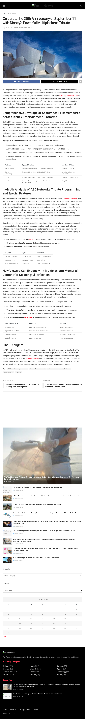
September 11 (8, 372)
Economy (6, 669)
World (59, 675)
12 (31, 619)
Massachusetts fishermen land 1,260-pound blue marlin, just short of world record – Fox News (46, 513)
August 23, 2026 (9, 481)
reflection (28, 317)
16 (76, 619)
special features (70, 198)
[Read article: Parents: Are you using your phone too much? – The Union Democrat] (7, 506)
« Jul (4, 636)
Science (60, 666)
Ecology (6, 666)
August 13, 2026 (8, 28)
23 (76, 623)
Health (32, 666)
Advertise (13, 710)
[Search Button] (81, 5)
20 (42, 623)
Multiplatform (65, 369)
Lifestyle (33, 669)
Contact (35, 710)
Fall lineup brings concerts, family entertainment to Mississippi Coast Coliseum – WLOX (44, 530)
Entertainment (12, 13)
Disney (25, 369)
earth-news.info (12, 714)
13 (42, 619)
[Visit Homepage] (42, 6)
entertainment (52, 369)
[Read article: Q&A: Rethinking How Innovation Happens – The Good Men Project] (7, 560)
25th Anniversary (14, 369)
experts (32, 239)
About (5, 710)
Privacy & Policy (24, 710)
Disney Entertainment (37, 369)
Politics (33, 675)
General (29, 28)
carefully (63, 95)
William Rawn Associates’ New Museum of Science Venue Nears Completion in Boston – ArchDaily (47, 496)
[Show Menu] (4, 5)
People (32, 672)
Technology (61, 672)
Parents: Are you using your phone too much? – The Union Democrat (37, 504)
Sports (59, 669)
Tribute (18, 372)
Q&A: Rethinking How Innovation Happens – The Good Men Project (36, 557)
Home (4, 13)
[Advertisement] (19, 408)
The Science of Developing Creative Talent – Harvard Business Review (37, 487)
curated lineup (72, 95)
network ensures (32, 359)
